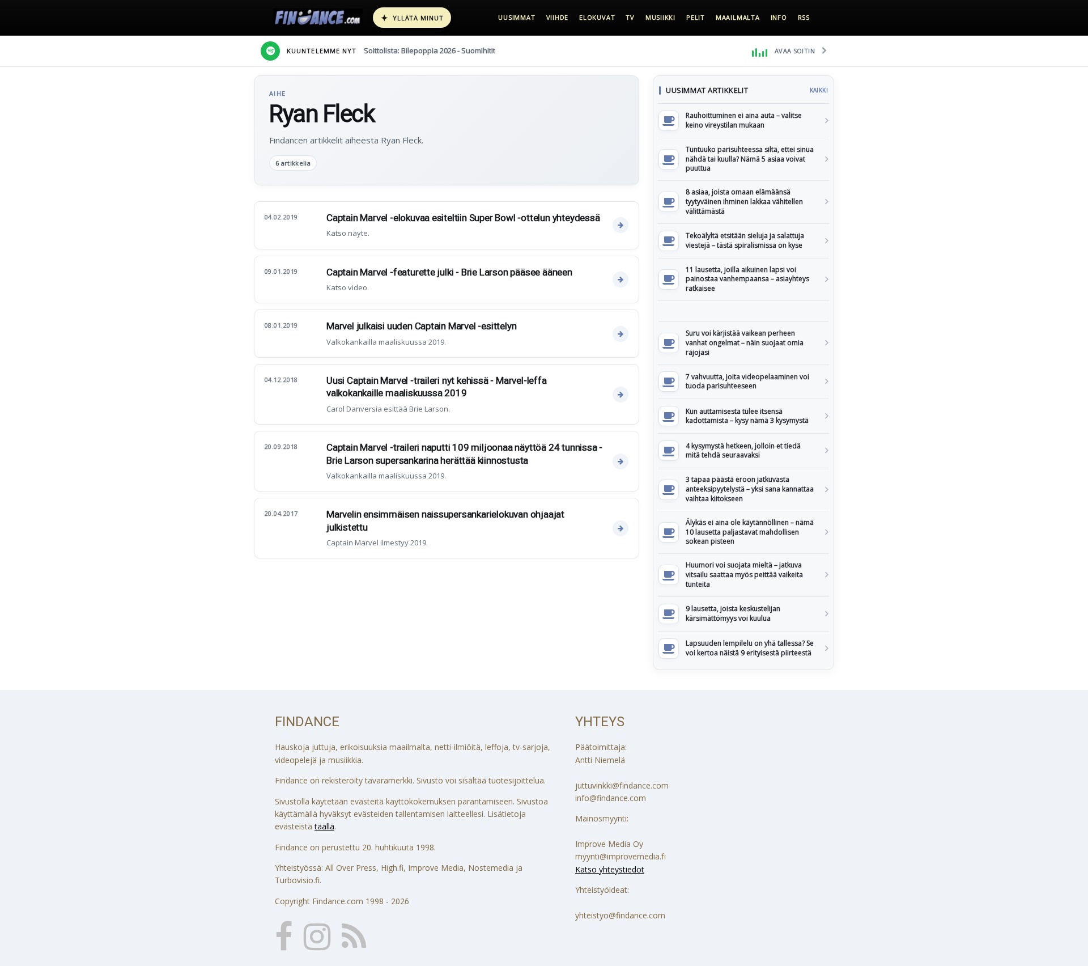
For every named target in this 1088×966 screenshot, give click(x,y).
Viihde (557, 17)
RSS (804, 17)
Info (779, 17)
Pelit (695, 17)
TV (630, 17)
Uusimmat (516, 17)
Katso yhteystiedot (609, 869)
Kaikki (819, 90)
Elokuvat (597, 17)
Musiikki (660, 17)
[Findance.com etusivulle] (318, 18)
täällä (324, 826)
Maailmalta (738, 17)
